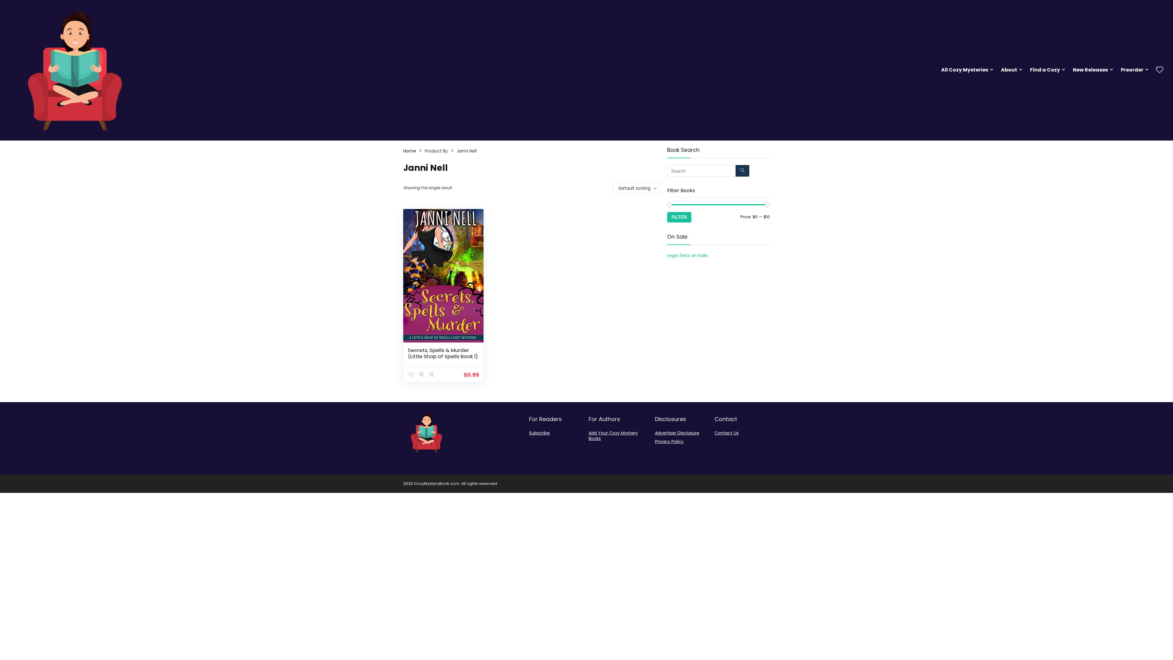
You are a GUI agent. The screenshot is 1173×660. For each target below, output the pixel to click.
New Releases (1090, 69)
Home (409, 151)
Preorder (1132, 69)
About (1009, 69)
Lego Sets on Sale (687, 255)
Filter (679, 217)
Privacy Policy (669, 441)
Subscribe (539, 433)
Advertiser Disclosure (677, 433)
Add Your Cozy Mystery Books (613, 436)
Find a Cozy (1045, 69)
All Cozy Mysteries (964, 69)
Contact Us (726, 433)
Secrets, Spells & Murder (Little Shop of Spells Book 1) (443, 353)
